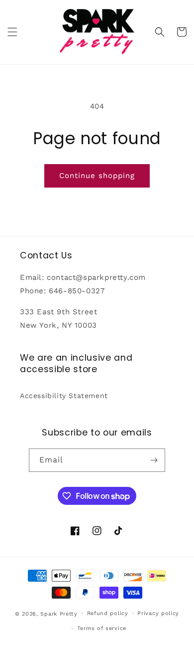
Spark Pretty (58, 613)
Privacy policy (158, 613)
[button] (12, 32)
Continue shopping (97, 175)
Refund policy (107, 613)
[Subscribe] (154, 460)
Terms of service (101, 628)
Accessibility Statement (64, 396)
